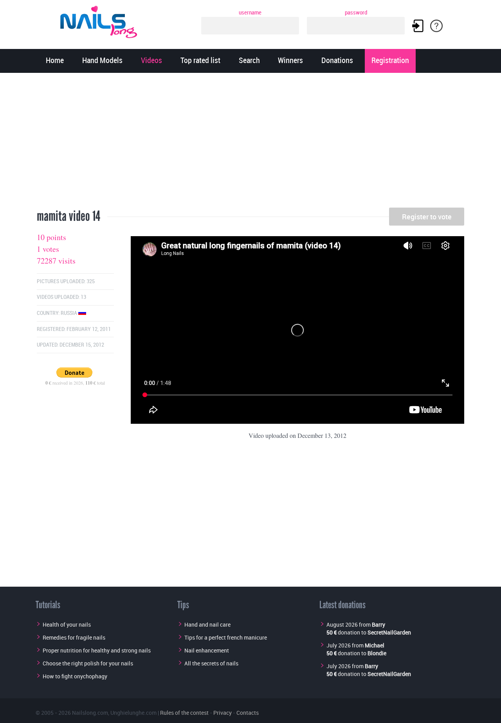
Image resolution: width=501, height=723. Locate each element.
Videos (151, 61)
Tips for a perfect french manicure (225, 637)
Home (55, 61)
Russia (69, 313)
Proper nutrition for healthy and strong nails (97, 650)
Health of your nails (67, 624)
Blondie (377, 653)
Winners (290, 61)
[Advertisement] (250, 143)
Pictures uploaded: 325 (66, 281)
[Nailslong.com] (102, 20)
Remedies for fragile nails (74, 637)
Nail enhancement (206, 650)
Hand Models (102, 61)
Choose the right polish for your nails (88, 663)
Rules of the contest (184, 712)
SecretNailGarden (389, 632)
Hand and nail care (207, 624)
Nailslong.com (90, 712)
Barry (378, 624)
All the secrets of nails (211, 663)
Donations (337, 61)
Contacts (247, 712)
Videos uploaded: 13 (61, 297)
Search (249, 61)
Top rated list (200, 61)
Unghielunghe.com (133, 712)
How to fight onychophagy (75, 676)
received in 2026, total (75, 383)
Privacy (222, 712)
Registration (390, 61)
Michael (374, 645)
